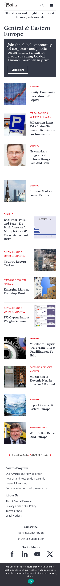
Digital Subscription (32, 539)
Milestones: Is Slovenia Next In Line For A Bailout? (42, 380)
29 (35, 455)
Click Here (18, 70)
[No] (56, 574)
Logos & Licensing (16, 483)
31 (41, 455)
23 (17, 455)
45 (46, 455)
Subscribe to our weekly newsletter (27, 488)
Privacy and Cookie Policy (21, 506)
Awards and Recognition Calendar (26, 478)
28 (32, 455)
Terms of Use (14, 511)
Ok (30, 581)
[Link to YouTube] (37, 554)
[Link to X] (50, 554)
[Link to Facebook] (12, 554)
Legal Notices (14, 515)
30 (38, 455)
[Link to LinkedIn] (25, 554)
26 (26, 455)
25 (23, 455)
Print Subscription (33, 532)
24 (20, 455)
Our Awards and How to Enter (24, 474)
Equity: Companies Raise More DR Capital (42, 96)
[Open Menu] (52, 5)
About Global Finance (19, 501)
